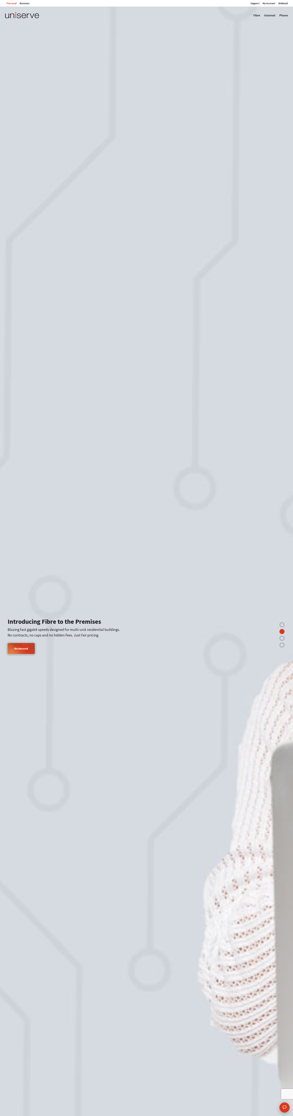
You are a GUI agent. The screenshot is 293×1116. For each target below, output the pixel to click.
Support (255, 3)
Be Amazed (21, 648)
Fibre (256, 15)
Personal (12, 3)
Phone (283, 15)
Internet (270, 15)
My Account (269, 3)
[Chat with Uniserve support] (284, 1107)
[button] (282, 624)
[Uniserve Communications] (37, 15)
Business (25, 3)
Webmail (283, 3)
